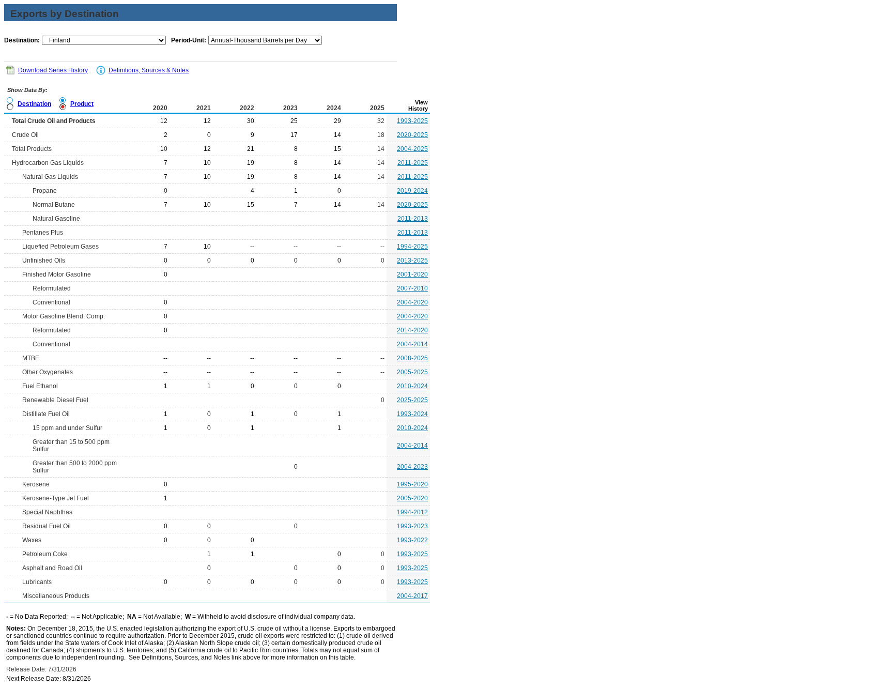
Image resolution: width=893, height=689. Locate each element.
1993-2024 (412, 414)
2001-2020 (412, 274)
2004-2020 (412, 302)
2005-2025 (412, 372)
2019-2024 (412, 190)
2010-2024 (412, 386)
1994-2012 (412, 512)
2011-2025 (412, 162)
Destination (34, 104)
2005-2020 (412, 498)
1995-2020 (412, 484)
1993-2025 (412, 121)
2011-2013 (412, 218)
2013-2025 (412, 260)
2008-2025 (412, 358)
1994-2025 (412, 246)
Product (82, 104)
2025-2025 (412, 400)
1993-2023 (412, 526)
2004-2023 (412, 466)
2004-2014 (412, 344)
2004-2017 (412, 596)
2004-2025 (412, 148)
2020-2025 (412, 135)
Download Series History (53, 70)
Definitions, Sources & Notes (149, 70)
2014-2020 (412, 330)
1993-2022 (412, 540)
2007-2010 (412, 288)
